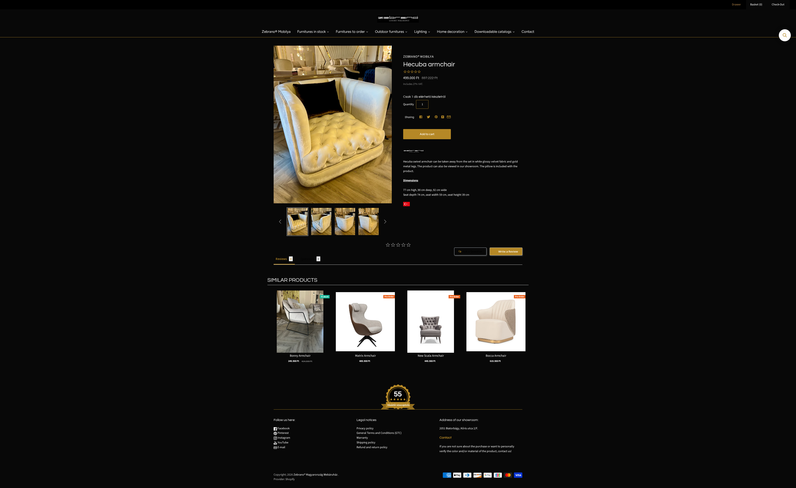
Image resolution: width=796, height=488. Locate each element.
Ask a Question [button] (472, 251)
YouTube (282, 442)
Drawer (736, 4)
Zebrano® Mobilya (418, 56)
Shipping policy (366, 442)
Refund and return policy (372, 447)
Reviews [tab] (281, 259)
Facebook (283, 428)
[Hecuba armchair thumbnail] (297, 221)
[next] (524, 330)
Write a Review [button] (508, 251)
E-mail (281, 447)
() (756, 4)
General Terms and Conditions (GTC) (379, 433)
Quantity (408, 104)
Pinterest (283, 433)
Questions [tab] (307, 259)
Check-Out (778, 4)
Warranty (362, 438)
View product (300, 326)
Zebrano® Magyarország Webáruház (315, 475)
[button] (785, 35)
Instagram (283, 438)
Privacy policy (365, 428)
